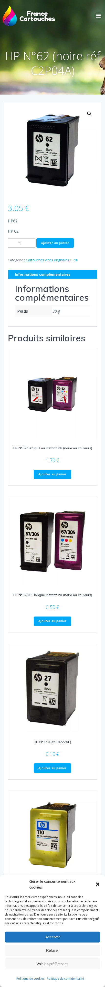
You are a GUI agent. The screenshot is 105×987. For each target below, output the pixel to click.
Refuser (52, 950)
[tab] (52, 274)
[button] (97, 884)
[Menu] (98, 16)
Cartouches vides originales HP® (52, 260)
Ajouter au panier (55, 243)
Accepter (52, 937)
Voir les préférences (52, 964)
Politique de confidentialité (65, 979)
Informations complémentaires (42, 274)
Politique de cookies (30, 979)
